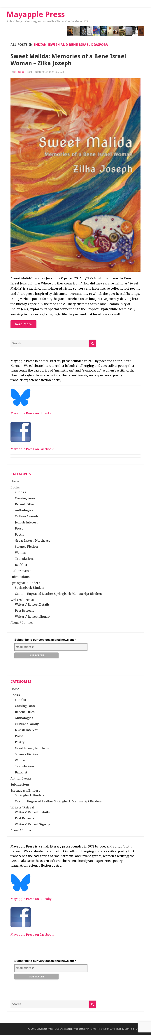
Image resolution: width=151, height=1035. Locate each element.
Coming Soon (25, 498)
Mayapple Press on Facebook (32, 449)
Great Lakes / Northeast (32, 540)
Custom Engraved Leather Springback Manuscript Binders (58, 593)
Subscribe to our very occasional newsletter (45, 639)
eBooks (19, 71)
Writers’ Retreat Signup (32, 616)
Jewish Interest (26, 522)
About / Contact (21, 622)
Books (15, 487)
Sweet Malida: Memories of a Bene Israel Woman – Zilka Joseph (68, 60)
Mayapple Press (45, 1028)
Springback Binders (25, 583)
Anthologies (24, 510)
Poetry (19, 534)
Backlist (21, 565)
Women (20, 552)
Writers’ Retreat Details (32, 604)
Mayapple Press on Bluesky (31, 413)
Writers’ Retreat (22, 600)
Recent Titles (25, 504)
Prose (19, 528)
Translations (24, 558)
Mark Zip (129, 1028)
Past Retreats (24, 610)
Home (14, 481)
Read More (23, 324)
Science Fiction (26, 546)
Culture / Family (27, 516)
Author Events (20, 571)
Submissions (20, 577)
